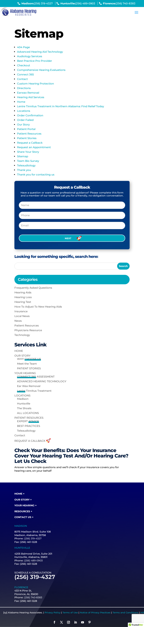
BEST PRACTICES (28, 426)
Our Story (23, 124)
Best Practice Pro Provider (34, 60)
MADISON (20, 525)
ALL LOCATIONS (28, 413)
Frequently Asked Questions (33, 287)
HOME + (19, 493)
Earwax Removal (28, 92)
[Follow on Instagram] (68, 622)
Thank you (24, 170)
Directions (24, 88)
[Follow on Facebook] (54, 622)
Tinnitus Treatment (34, 390)
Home (21, 101)
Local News (22, 316)
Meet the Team (27, 363)
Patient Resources (29, 133)
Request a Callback (29, 142)
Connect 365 (25, 74)
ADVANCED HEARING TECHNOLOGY (41, 381)
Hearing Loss (23, 297)
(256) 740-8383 (125, 3)
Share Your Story (28, 151)
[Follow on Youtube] (82, 622)
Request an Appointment (34, 147)
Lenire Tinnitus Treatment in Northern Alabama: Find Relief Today (60, 106)
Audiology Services (29, 56)
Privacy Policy (52, 612)
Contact (22, 79)
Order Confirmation (30, 115)
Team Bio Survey (28, 161)
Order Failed (25, 120)
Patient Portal (26, 129)
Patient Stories (27, 138)
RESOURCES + (23, 511)
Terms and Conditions (125, 612)
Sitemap (22, 156)
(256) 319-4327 (43, 3)
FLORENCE (21, 587)
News (18, 320)
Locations (23, 110)
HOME (18, 351)
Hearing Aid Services (30, 97)
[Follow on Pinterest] (89, 622)
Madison (22, 398)
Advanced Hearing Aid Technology (40, 51)
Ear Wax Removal (28, 386)
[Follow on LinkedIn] (75, 622)
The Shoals (24, 408)
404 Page (23, 47)
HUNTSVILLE (22, 547)
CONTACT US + (23, 517)
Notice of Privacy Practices (95, 612)
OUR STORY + (23, 499)
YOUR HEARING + (25, 505)
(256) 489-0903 (85, 3)
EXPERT (28, 421)
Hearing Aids (22, 292)
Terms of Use (70, 612)
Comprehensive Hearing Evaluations (41, 70)
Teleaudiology (26, 165)
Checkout (23, 65)
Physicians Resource (28, 330)
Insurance (21, 311)
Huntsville (23, 403)
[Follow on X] (61, 622)
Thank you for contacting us (35, 174)
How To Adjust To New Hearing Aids (38, 306)
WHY (29, 359)
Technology (22, 335)
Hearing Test (22, 302)
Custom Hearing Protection (35, 83)
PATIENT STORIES (29, 368)
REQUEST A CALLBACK (29, 440)
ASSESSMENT (36, 376)
